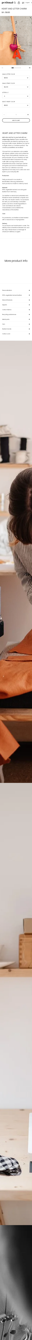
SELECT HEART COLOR (8, 102)
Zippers (4, 305)
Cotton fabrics (6, 310)
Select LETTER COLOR (8, 74)
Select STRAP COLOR (8, 83)
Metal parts (5, 319)
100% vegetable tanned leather (12, 295)
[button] (29, 68)
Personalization (7, 290)
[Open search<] (15, 3)
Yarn (3, 324)
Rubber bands (6, 329)
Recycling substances (9, 314)
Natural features (7, 300)
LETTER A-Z (5, 92)
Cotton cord (6, 334)
